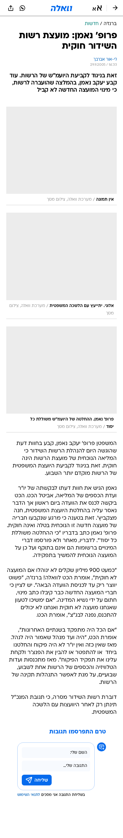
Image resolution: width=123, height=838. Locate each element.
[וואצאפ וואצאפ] (22, 8)
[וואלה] (61, 8)
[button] (97, 8)
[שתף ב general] (10, 8)
